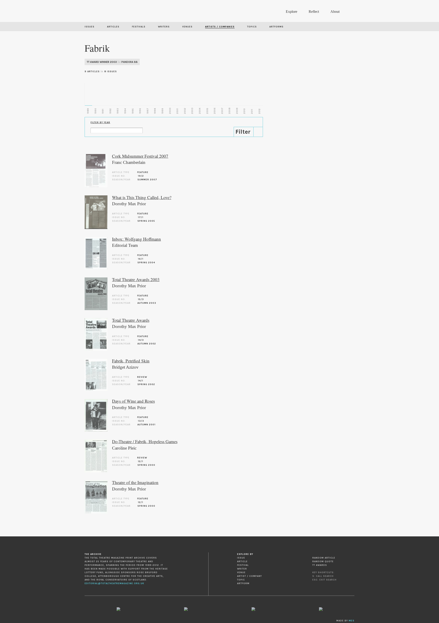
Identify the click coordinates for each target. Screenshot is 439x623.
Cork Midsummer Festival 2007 (140, 156)
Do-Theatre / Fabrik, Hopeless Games (144, 441)
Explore (291, 11)
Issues (89, 26)
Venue (241, 572)
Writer (242, 568)
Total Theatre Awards (130, 320)
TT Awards (319, 565)
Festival (243, 565)
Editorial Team (125, 245)
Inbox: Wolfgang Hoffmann (136, 239)
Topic (241, 579)
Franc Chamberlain (128, 162)
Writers (164, 26)
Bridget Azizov (125, 367)
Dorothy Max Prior (129, 203)
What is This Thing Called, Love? (141, 197)
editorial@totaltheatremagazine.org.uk (114, 583)
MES (351, 620)
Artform (243, 583)
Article (242, 561)
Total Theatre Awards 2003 (136, 279)
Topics (252, 26)
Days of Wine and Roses (133, 401)
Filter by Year (100, 122)
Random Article (323, 557)
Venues (187, 26)
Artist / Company (249, 576)
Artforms (276, 26)
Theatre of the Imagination (135, 482)
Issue (241, 557)
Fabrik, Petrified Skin (131, 361)
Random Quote (323, 561)
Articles (113, 26)
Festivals (138, 26)
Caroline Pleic (124, 448)
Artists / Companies (220, 26)
